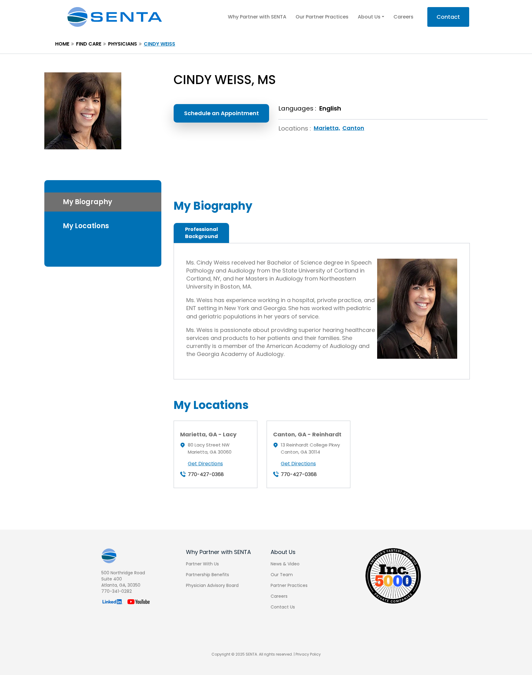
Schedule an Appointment (221, 113)
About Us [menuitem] (283, 552)
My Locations (86, 226)
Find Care (88, 43)
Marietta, (327, 128)
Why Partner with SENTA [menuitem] (218, 552)
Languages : (297, 108)
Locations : (294, 128)
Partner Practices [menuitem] (289, 585)
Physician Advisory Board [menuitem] (212, 585)
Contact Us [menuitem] (283, 607)
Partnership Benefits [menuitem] (207, 575)
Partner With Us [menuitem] (202, 564)
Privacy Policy (308, 654)
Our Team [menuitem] (282, 575)
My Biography (87, 202)
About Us (369, 16)
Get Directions (205, 463)
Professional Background (201, 233)
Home (62, 43)
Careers (403, 16)
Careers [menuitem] (279, 596)
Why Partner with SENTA (257, 16)
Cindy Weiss (159, 43)
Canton (353, 128)
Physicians (122, 43)
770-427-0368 (206, 474)
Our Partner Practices (322, 16)
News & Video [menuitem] (285, 564)
